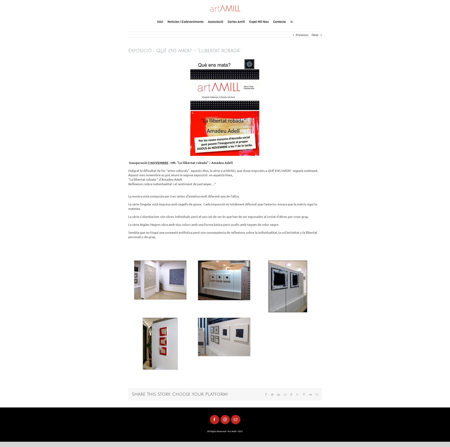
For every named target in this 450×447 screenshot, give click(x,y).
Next (315, 35)
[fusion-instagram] (225, 419)
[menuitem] (162, 22)
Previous (302, 35)
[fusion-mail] (235, 419)
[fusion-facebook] (214, 419)
